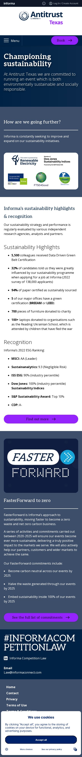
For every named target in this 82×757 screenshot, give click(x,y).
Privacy (11, 699)
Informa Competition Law (28, 658)
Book (61, 40)
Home (10, 687)
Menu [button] (15, 41)
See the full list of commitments (37, 618)
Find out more (37, 419)
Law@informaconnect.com (22, 672)
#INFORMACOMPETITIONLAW (39, 643)
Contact (12, 693)
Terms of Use (16, 705)
